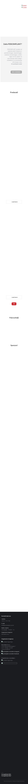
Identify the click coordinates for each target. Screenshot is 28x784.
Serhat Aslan (6, 121)
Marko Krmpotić (21, 286)
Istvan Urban (6, 191)
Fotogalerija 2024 (6, 774)
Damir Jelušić (20, 265)
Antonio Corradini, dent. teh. (21, 220)
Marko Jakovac (7, 265)
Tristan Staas (7, 156)
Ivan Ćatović (6, 244)
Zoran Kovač (6, 286)
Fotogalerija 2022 (6, 775)
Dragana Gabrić (21, 244)
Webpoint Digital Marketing (18, 781)
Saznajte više (6, 124)
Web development (8, 781)
